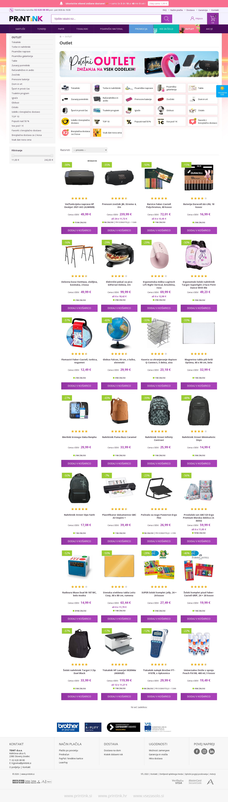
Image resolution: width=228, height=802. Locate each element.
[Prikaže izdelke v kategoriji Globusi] (161, 110)
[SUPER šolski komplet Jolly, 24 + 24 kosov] (159, 566)
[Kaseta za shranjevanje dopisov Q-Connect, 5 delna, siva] (159, 333)
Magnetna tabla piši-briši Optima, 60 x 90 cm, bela (199, 361)
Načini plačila (176, 10)
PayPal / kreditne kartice (71, 758)
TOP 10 (15, 116)
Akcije (209, 28)
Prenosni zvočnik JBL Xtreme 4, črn (119, 206)
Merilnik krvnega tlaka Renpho (79, 437)
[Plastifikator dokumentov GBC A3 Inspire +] (119, 488)
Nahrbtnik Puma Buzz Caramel (119, 437)
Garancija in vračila (158, 754)
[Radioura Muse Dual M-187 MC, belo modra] (79, 566)
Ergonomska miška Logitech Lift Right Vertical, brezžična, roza (159, 284)
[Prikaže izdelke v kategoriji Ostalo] (193, 110)
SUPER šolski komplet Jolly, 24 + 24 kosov (159, 594)
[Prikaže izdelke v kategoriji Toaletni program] (97, 110)
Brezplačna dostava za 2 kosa (27, 135)
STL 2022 (145, 774)
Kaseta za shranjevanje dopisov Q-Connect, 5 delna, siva (159, 361)
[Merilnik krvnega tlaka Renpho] (79, 411)
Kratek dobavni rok (113, 754)
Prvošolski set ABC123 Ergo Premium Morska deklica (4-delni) (199, 517)
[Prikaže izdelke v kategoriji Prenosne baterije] (129, 99)
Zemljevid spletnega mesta (171, 774)
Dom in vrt (17, 84)
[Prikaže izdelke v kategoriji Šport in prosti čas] (65, 110)
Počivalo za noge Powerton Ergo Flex (159, 516)
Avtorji (213, 774)
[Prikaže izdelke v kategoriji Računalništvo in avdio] (97, 99)
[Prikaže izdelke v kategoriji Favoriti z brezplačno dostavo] (193, 121)
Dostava (190, 10)
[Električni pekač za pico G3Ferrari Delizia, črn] (119, 255)
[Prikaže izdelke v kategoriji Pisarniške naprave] (129, 88)
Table (14, 60)
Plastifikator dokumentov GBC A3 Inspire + (119, 516)
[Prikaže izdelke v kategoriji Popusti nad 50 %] (129, 121)
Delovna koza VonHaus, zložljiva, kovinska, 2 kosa (79, 283)
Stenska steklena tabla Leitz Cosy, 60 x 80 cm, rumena (119, 594)
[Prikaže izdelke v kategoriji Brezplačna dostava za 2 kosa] (65, 132)
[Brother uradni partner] (68, 726)
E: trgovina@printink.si (20, 763)
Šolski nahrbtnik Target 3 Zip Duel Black (79, 672)
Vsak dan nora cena (21, 139)
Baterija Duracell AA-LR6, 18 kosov (198, 206)
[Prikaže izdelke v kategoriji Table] (193, 88)
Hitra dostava (155, 758)
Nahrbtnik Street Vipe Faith (79, 514)
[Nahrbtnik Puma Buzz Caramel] (119, 411)
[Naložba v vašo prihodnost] (158, 726)
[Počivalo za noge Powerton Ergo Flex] (159, 488)
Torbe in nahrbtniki (21, 46)
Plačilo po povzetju (68, 750)
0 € (213, 22)
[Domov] (61, 36)
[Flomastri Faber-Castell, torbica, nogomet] (79, 333)
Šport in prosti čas (21, 88)
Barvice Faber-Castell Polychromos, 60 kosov (159, 206)
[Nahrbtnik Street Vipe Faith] (79, 488)
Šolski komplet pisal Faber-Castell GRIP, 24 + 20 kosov (199, 594)
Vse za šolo (166, 28)
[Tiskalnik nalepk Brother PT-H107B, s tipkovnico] (159, 644)
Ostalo (15, 107)
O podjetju (14, 767)
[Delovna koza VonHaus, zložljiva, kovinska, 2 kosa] (79, 255)
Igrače (15, 97)
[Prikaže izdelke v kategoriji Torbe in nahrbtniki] (97, 88)
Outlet (189, 28)
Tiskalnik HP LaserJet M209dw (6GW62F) (119, 672)
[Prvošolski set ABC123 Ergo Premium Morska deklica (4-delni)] (199, 488)
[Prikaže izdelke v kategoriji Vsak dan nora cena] (97, 132)
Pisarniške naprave (21, 51)
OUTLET (17, 37)
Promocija (141, 28)
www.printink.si (78, 795)
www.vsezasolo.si (148, 795)
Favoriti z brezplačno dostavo (26, 130)
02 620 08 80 (41, 9)
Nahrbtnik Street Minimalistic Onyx (198, 438)
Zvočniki (16, 74)
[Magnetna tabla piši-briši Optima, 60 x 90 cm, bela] (199, 333)
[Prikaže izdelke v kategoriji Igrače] (129, 110)
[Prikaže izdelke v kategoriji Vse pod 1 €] (161, 121)
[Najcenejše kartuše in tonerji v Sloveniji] (26, 18)
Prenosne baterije (20, 79)
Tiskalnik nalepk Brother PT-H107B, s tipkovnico (159, 672)
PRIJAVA (199, 18)
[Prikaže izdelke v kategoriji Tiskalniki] (65, 88)
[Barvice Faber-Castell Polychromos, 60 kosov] (159, 178)
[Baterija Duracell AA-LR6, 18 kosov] (199, 178)
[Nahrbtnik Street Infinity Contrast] (159, 411)
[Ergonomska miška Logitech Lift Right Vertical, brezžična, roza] (159, 255)
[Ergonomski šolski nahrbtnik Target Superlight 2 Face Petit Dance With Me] (199, 255)
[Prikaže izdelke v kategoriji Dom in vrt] (193, 99)
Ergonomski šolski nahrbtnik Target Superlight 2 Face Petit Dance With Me (199, 284)
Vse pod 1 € (17, 125)
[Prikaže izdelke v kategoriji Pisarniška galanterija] (161, 88)
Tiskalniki (82, 28)
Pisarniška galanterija (22, 56)
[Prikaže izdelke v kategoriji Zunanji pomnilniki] (65, 99)
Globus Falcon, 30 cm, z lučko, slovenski (119, 361)
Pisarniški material (111, 28)
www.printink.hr (112, 795)
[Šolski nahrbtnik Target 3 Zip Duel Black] (79, 644)
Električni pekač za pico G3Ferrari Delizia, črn (119, 283)
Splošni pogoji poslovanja (196, 774)
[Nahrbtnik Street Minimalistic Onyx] (199, 411)
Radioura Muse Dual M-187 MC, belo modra (79, 594)
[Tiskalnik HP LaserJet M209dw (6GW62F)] (119, 644)
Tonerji (41, 28)
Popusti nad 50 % (20, 121)
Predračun (64, 754)
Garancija (203, 10)
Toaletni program (20, 93)
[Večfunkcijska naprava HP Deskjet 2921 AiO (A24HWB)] (79, 178)
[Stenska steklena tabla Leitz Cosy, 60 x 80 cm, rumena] (119, 566)
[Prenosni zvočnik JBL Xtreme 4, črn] (119, 178)
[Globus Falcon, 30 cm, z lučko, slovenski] (119, 333)
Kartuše (20, 28)
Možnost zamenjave (159, 750)
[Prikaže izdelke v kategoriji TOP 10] (97, 121)
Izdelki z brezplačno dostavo (26, 111)
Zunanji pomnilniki (21, 65)
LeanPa (63, 762)
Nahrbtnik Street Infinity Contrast (159, 438)
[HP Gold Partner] (93, 726)
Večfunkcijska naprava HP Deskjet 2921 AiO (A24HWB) (79, 206)
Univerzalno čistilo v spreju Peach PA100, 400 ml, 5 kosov (199, 672)
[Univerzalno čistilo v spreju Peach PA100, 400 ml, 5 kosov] (199, 644)
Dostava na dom (112, 750)
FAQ (165, 10)
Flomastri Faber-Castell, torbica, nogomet (79, 361)
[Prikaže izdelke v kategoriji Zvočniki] (161, 99)
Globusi (15, 102)
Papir (61, 28)
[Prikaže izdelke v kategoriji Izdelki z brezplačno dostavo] (65, 121)
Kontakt (215, 10)
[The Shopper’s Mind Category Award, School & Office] (123, 726)
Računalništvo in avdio (23, 70)
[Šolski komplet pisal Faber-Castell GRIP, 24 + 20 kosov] (199, 566)
